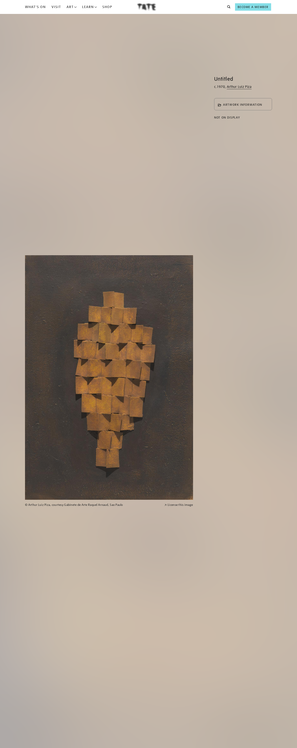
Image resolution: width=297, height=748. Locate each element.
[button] (227, 7)
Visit (56, 7)
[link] (93, 505)
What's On (35, 7)
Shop (107, 7)
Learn (88, 7)
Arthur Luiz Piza (239, 87)
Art (70, 7)
